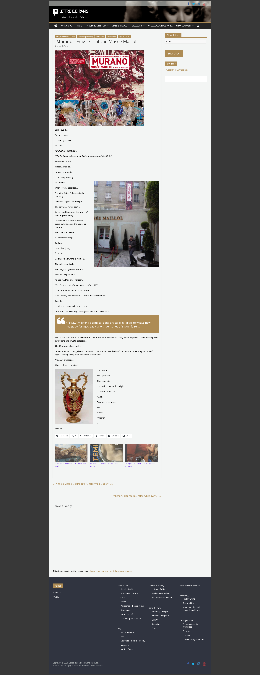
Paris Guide (66, 25)
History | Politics (159, 589)
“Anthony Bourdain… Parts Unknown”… (137, 495)
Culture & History (96, 25)
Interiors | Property (85, 37)
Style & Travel (119, 25)
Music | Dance (127, 649)
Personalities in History (162, 597)
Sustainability (188, 603)
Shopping (156, 624)
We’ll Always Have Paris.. (160, 25)
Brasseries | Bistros (129, 593)
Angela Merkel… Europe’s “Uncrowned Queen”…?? (83, 483)
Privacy (56, 597)
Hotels (123, 601)
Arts (79, 25)
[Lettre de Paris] (56, 26)
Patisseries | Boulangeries (132, 606)
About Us (57, 592)
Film (122, 636)
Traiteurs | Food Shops (131, 618)
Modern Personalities (161, 593)
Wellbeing (137, 25)
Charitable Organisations (193, 639)
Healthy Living (189, 599)
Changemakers (183, 25)
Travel (154, 628)
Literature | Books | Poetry (133, 640)
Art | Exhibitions (62, 37)
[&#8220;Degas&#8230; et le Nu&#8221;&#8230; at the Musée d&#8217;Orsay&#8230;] (141, 453)
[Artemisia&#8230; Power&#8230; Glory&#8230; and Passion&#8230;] (106, 453)
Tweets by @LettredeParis (176, 70)
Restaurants (126, 610)
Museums (100, 37)
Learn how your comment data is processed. (111, 571)
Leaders (186, 635)
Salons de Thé (127, 614)
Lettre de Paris (62, 46)
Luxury (154, 620)
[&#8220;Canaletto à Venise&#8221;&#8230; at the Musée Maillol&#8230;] (71, 453)
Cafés (123, 597)
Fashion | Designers (161, 611)
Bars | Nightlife (127, 589)
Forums (186, 631)
